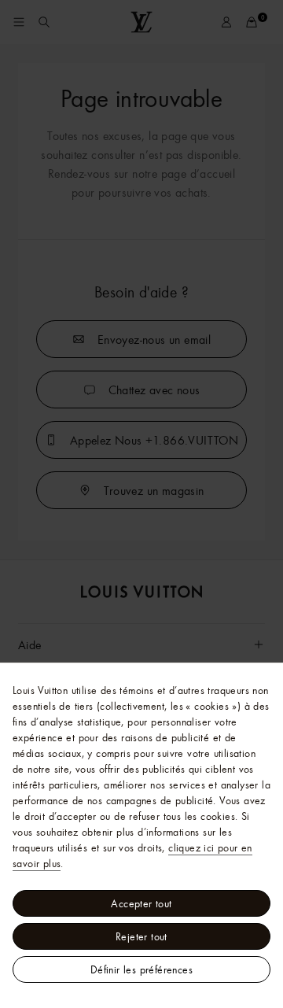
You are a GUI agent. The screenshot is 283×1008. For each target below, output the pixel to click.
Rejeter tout (141, 936)
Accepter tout (141, 903)
